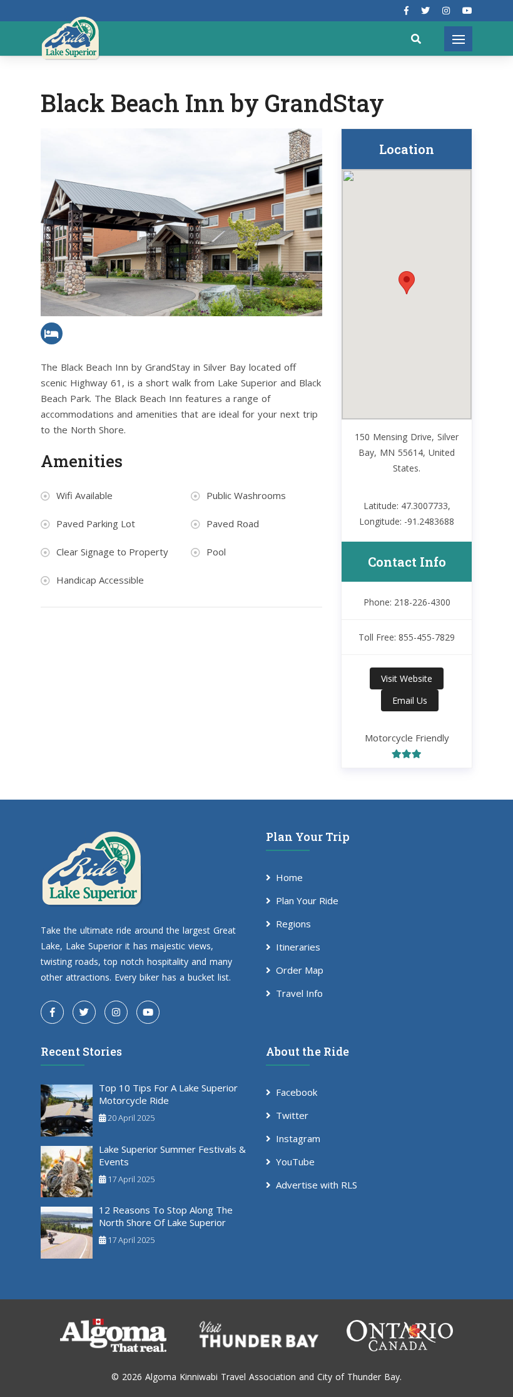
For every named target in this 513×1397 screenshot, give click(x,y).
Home (289, 877)
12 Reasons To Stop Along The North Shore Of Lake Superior (166, 1216)
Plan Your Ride (307, 900)
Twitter (292, 1115)
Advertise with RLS (316, 1184)
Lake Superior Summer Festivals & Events (172, 1155)
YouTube (295, 1161)
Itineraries (298, 947)
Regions (293, 923)
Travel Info (299, 993)
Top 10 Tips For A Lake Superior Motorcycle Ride (168, 1093)
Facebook (296, 1092)
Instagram (298, 1138)
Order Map (299, 970)
